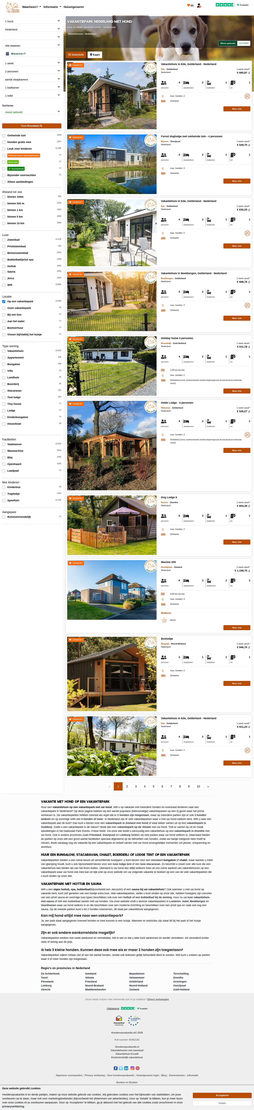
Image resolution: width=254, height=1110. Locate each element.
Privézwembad (16, 246)
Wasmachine (15, 450)
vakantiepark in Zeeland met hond (127, 823)
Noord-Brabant (94, 985)
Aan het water (16, 321)
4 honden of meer (92, 819)
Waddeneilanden (95, 989)
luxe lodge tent (122, 864)
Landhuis (13, 377)
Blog (164, 1075)
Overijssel (109, 834)
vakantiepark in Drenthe (189, 830)
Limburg (125, 834)
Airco (10, 278)
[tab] (76, 54)
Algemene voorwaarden (69, 1075)
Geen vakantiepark (19, 308)
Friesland (95, 834)
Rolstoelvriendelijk (19, 516)
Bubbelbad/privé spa (20, 259)
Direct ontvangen (158, 999)
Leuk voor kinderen (19, 148)
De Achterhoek (50, 973)
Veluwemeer (136, 977)
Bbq (9, 457)
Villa (10, 370)
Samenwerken (177, 1075)
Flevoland (47, 981)
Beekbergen (197, 901)
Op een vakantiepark (20, 301)
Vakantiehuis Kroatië (127, 1054)
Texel (44, 977)
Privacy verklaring (95, 1075)
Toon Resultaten (30, 126)
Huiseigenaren (74, 7)
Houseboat (14, 423)
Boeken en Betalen (127, 1082)
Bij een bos (14, 314)
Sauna (11, 271)
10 (198, 786)
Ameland (90, 973)
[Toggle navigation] (206, 5)
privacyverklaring (13, 1106)
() (191, 5)
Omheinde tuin (16, 135)
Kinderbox (13, 487)
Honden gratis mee (19, 142)
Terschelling (181, 973)
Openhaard (14, 464)
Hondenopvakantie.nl (127, 1047)
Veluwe (89, 977)
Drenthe (178, 977)
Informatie (51, 7)
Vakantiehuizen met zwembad (127, 1050)
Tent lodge (14, 397)
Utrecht (45, 989)
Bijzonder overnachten (21, 175)
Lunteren (175, 901)
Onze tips (13, 162)
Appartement (15, 357)
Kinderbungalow (17, 417)
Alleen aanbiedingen (20, 181)
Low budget (243, 43)
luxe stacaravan (150, 864)
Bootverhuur (15, 327)
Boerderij (13, 384)
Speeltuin (13, 500)
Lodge (11, 410)
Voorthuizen (48, 905)
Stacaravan (14, 390)
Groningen (180, 981)
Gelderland (136, 981)
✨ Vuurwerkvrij (16, 169)
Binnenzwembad (17, 253)
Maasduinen (136, 973)
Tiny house (14, 403)
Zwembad (13, 239)
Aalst (185, 901)
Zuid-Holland (181, 989)
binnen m (15, 196)
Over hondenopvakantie (120, 1075)
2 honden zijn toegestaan (133, 815)
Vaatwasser (14, 444)
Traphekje (13, 493)
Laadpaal (13, 470)
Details (222, 1103)
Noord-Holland (138, 985)
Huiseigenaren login (147, 1075)
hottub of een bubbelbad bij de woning (147, 897)
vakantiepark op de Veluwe (134, 827)
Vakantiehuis (15, 351)
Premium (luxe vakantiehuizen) (23, 155)
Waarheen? (30, 7)
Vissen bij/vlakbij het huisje (24, 334)
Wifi (9, 284)
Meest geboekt (227, 43)
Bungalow (13, 364)
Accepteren (222, 1095)
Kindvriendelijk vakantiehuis (127, 1057)
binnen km (15, 210)
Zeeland (134, 989)
